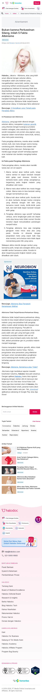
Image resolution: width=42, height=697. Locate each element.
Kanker (4, 435)
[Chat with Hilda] (38, 519)
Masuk (36, 3)
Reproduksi (14, 435)
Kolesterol (15, 430)
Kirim (35, 412)
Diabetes (16, 426)
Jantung (25, 426)
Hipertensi (25, 430)
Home (7, 13)
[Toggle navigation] (3, 3)
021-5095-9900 (10, 555)
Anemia (33, 430)
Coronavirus (6, 426)
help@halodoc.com (11, 552)
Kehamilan (5, 430)
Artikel (14, 13)
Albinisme (5, 40)
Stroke (32, 426)
